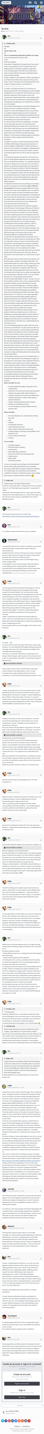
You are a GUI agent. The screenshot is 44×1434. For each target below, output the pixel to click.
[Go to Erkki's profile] (4, 582)
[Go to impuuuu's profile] (4, 1227)
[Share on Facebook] (5, 1420)
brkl (9, 525)
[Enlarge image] (32, 475)
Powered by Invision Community (22, 1431)
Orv (4, 31)
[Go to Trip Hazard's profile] (4, 1317)
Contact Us (26, 1426)
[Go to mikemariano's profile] (4, 541)
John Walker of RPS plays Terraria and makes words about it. (21, 516)
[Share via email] (25, 1420)
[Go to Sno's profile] (4, 1257)
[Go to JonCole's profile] (4, 1190)
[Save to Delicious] (15, 1420)
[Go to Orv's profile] (4, 37)
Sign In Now (22, 1397)
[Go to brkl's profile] (4, 526)
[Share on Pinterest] (29, 1420)
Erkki (9, 581)
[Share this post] (40, 38)
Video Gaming (19, 31)
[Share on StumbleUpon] (22, 1420)
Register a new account (22, 1383)
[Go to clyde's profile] (4, 1086)
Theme (17, 1426)
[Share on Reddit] (19, 1420)
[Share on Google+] (9, 1420)
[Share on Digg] (12, 1420)
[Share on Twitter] (2, 1420)
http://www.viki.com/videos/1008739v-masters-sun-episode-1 (21, 1160)
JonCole (11, 1189)
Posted (14, 38)
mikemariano (12, 540)
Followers (20, 1405)
